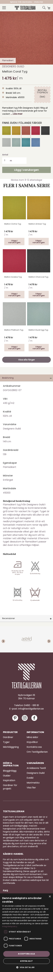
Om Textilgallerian (37, 752)
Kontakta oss (34, 747)
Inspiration (9, 780)
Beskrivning (8, 377)
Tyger (6, 742)
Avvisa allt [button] (26, 961)
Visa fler (31, 787)
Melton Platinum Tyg (13, 330)
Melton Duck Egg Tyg (38, 330)
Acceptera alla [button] (26, 954)
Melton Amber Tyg (37, 223)
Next (47, 639)
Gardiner (8, 737)
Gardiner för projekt (10, 787)
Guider (7, 775)
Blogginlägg (9, 770)
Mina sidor (32, 737)
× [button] (50, 896)
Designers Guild (13, 66)
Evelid (30, 778)
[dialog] (26, 932)
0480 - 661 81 (31, 705)
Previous (5, 639)
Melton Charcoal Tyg (38, 276)
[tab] (26, 377)
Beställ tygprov (42, 91)
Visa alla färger (26, 359)
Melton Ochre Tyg (12, 223)
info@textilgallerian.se (31, 708)
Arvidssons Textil (36, 768)
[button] (26, 967)
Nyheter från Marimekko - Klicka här (26, 2)
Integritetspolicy (9, 926)
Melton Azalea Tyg (13, 276)
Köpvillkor (32, 742)
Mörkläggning (11, 747)
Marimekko (33, 782)
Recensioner (8, 618)
